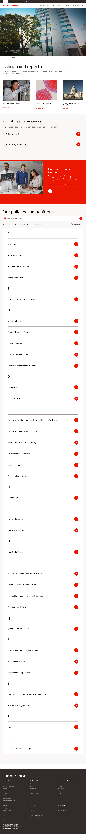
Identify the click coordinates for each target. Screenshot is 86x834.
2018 (50, 127)
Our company (9, 57)
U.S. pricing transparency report (44, 104)
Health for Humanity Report (12, 103)
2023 (22, 127)
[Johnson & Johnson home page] (11, 5)
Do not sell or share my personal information (10, 825)
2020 (39, 127)
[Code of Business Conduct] (21, 177)
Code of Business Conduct (59, 170)
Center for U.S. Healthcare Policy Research (71, 104)
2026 (5, 127)
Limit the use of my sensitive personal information (11, 826)
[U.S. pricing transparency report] (46, 90)
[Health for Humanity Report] (16, 90)
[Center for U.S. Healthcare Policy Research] (73, 90)
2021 (33, 127)
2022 (28, 127)
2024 (17, 127)
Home (4, 57)
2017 (55, 127)
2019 (45, 127)
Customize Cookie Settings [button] (36, 815)
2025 (11, 127)
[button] (43, 244)
